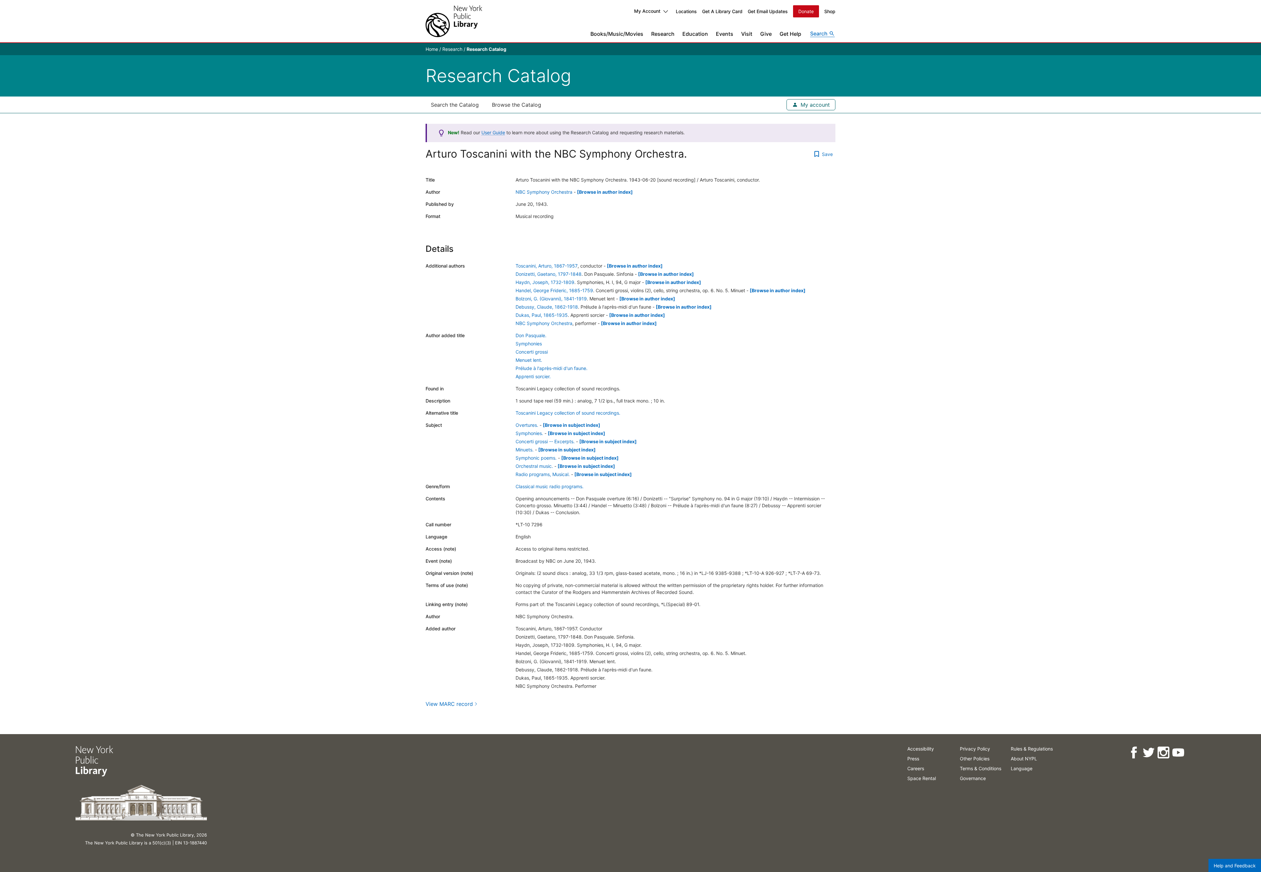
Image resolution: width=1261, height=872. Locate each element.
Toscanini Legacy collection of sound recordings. (568, 413)
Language (1021, 768)
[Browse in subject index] (571, 425)
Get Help (790, 34)
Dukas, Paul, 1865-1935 (542, 315)
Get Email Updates (768, 11)
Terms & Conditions (980, 768)
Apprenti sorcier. (533, 376)
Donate (806, 11)
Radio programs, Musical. (543, 474)
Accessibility (920, 749)
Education (695, 34)
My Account (647, 11)
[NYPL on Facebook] (1133, 752)
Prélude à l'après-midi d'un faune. (551, 368)
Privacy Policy (975, 749)
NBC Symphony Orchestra (544, 192)
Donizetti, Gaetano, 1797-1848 (549, 274)
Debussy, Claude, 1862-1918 (547, 307)
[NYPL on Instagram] (1163, 752)
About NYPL (1024, 758)
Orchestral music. (534, 466)
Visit (746, 34)
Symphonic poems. (536, 458)
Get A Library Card (722, 11)
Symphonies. (529, 433)
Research (663, 34)
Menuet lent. (529, 360)
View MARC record (449, 704)
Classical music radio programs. (550, 486)
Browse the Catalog (516, 104)
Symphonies (529, 343)
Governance (973, 778)
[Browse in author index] (605, 192)
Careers (915, 768)
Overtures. (527, 425)
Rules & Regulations (1032, 749)
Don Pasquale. (531, 335)
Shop (829, 11)
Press (913, 758)
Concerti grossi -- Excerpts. (545, 441)
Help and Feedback (1235, 865)
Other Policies (974, 758)
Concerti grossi (532, 352)
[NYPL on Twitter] (1148, 752)
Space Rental (921, 778)
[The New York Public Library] (454, 21)
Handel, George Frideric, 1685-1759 (554, 290)
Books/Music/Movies (616, 34)
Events (724, 34)
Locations (686, 11)
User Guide (493, 132)
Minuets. (525, 449)
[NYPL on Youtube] (1178, 752)
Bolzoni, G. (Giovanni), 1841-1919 (551, 298)
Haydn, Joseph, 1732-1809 (545, 282)
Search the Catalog (455, 104)
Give (766, 34)
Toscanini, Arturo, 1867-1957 (547, 266)
